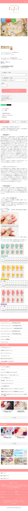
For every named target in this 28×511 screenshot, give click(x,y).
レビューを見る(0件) (5, 108)
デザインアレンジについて (6, 95)
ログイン (2, 494)
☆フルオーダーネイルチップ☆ (7, 383)
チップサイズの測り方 (5, 97)
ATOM (15, 503)
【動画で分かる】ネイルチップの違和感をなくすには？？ (12, 391)
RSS (12, 503)
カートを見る (17, 494)
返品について (3, 100)
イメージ (14, 121)
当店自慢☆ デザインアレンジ (7, 380)
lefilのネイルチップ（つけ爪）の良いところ (9, 375)
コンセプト (3, 369)
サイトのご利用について (6, 377)
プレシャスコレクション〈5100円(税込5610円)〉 (11, 52)
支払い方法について (9, 500)
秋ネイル (13, 54)
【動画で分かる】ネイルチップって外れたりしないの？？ (12, 388)
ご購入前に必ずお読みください (6, 98)
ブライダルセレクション (7, 53)
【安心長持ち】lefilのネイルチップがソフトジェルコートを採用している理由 (14, 395)
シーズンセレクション (7, 54)
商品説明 (4, 121)
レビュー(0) (23, 121)
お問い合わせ (3, 497)
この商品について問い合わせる (7, 115)
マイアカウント (3, 491)
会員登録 (16, 491)
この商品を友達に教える (6, 113)
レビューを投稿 (4, 110)
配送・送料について (16, 500)
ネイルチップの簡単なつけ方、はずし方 (9, 372)
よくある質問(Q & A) (5, 386)
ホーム (2, 52)
